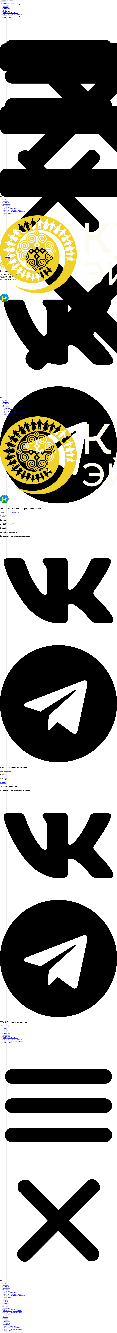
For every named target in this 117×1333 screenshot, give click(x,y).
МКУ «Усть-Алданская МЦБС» (12, 411)
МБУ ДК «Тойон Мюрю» (10, 409)
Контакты (6, 403)
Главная (5, 400)
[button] (58, 1163)
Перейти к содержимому (7, 0)
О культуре (6, 406)
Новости (5, 402)
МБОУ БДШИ (7, 414)
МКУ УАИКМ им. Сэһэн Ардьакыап (14, 412)
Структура (6, 408)
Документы (6, 405)
